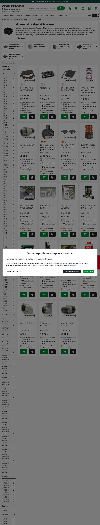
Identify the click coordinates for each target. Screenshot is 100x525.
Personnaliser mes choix (72, 271)
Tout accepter (88, 271)
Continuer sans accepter (14, 271)
